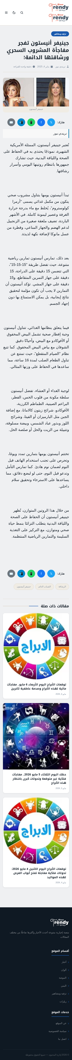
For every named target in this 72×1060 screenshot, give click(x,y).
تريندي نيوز (60, 66)
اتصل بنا (62, 1039)
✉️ (11, 122)
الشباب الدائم (44, 586)
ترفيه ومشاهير (60, 34)
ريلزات (63, 1001)
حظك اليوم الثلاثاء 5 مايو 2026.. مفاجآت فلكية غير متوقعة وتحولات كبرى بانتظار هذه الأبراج (39, 778)
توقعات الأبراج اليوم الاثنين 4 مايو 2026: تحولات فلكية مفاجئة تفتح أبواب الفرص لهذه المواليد (38, 873)
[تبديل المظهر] (14, 12)
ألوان (63, 970)
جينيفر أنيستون (24, 586)
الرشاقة (62, 586)
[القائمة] (6, 12)
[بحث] (21, 12)
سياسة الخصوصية (57, 1031)
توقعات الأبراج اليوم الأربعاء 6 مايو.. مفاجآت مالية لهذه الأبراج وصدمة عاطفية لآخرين (36, 686)
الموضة (62, 977)
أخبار (64, 962)
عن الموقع (61, 1023)
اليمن (63, 985)
